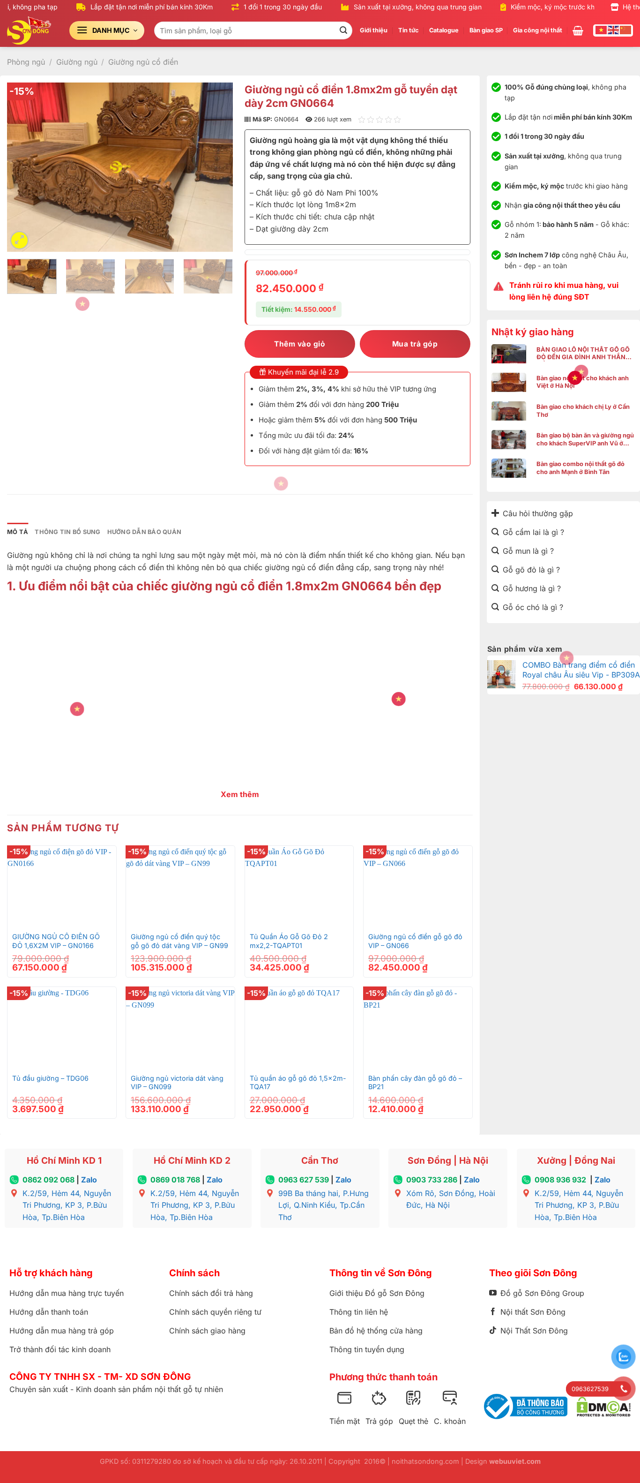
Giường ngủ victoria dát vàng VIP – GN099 (177, 1082)
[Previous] (23, 167)
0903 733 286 (431, 1179)
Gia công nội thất (537, 30)
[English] (614, 29)
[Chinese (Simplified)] (626, 29)
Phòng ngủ (26, 62)
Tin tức (408, 30)
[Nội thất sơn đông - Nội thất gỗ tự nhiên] (31, 30)
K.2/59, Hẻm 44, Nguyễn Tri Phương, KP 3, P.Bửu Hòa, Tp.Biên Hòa (66, 1205)
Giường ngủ (76, 62)
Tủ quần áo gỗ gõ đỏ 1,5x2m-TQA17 (298, 1082)
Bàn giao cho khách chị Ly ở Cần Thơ (583, 410)
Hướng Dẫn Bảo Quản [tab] (144, 531)
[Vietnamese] (601, 29)
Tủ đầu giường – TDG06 (50, 1078)
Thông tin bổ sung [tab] (67, 531)
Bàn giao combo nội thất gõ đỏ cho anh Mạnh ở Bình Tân (580, 467)
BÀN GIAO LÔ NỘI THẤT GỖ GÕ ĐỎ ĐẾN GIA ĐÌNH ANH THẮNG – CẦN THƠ (585, 353)
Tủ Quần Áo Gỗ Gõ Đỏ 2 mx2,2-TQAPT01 (289, 941)
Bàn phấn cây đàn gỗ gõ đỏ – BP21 (415, 1082)
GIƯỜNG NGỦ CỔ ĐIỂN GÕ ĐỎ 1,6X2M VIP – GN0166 (56, 941)
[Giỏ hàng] (578, 30)
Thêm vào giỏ (299, 343)
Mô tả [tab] (17, 531)
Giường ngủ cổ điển (143, 62)
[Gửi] (343, 30)
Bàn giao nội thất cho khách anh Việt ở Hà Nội (582, 382)
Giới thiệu (373, 30)
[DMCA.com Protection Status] (604, 1407)
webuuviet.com (515, 1461)
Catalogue (444, 30)
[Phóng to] (19, 240)
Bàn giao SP (486, 30)
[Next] (216, 167)
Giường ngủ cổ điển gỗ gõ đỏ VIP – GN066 (415, 941)
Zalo (89, 1179)
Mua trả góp (415, 343)
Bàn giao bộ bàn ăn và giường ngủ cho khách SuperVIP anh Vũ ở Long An (585, 439)
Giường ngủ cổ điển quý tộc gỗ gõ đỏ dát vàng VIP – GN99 (179, 941)
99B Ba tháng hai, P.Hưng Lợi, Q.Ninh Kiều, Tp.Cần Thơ (323, 1205)
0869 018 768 (175, 1179)
